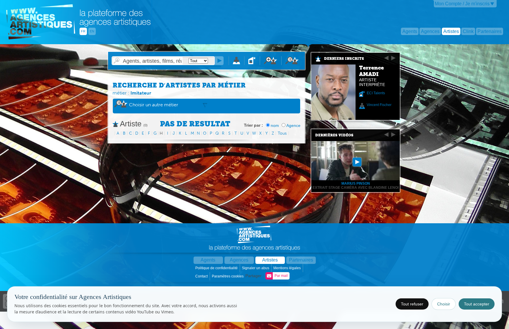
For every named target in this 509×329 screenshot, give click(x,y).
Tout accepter (476, 304)
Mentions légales (287, 268)
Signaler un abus (256, 268)
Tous (282, 133)
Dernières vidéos (334, 135)
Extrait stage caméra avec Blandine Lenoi (356, 188)
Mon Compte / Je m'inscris (462, 3)
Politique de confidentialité (217, 268)
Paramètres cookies (228, 276)
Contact (202, 276)
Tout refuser (412, 304)
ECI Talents (376, 93)
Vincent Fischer (379, 105)
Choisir (443, 304)
